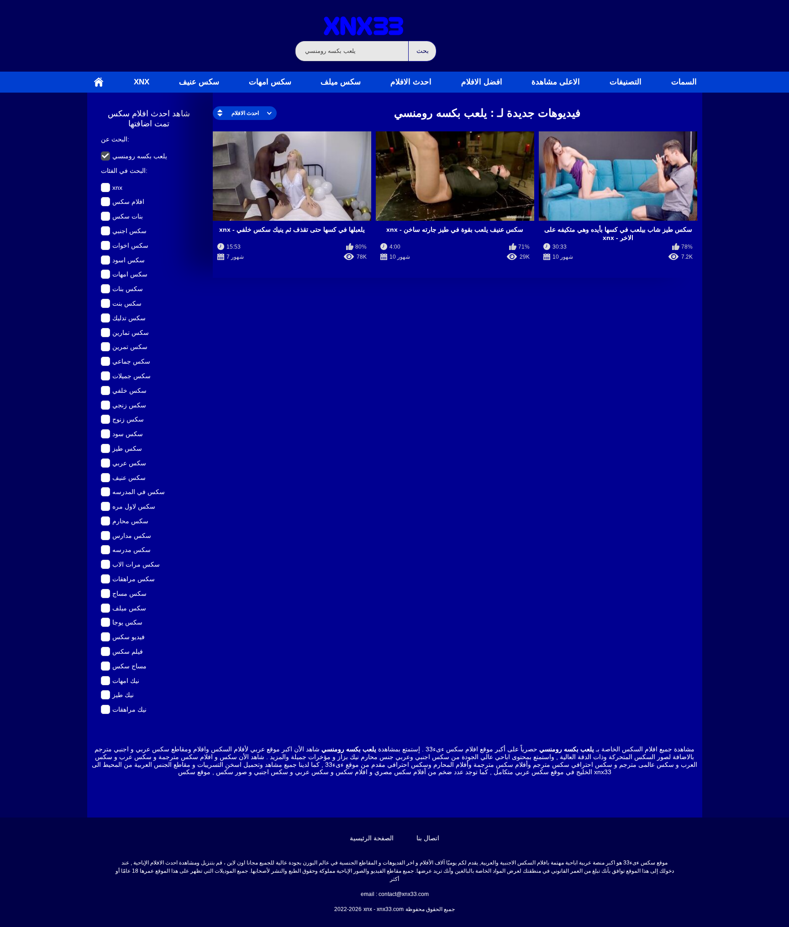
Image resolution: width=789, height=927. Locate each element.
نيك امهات (125, 680)
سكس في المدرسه (138, 491)
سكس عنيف (199, 82)
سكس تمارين (130, 332)
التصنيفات (626, 82)
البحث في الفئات (123, 170)
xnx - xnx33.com (383, 909)
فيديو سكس (128, 637)
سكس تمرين (129, 346)
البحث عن (114, 139)
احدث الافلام (410, 82)
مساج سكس (129, 666)
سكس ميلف (341, 82)
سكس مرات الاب (136, 564)
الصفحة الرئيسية (98, 82)
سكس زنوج (128, 419)
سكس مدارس (131, 535)
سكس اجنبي (129, 230)
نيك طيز (123, 694)
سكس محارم (130, 521)
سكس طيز (127, 448)
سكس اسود (128, 260)
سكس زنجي (129, 405)
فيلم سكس (127, 651)
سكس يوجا (127, 622)
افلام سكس (128, 201)
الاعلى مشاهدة (555, 82)
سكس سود (127, 433)
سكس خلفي (129, 390)
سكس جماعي (131, 361)
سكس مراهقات (133, 579)
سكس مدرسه (131, 549)
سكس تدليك (129, 318)
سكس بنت (127, 303)
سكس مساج (129, 593)
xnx (141, 82)
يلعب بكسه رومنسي (139, 156)
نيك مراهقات (129, 709)
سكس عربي (129, 463)
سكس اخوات (130, 245)
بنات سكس (127, 216)
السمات (684, 82)
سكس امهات (270, 82)
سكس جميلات (131, 376)
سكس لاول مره (133, 506)
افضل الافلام (481, 82)
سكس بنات (127, 288)
